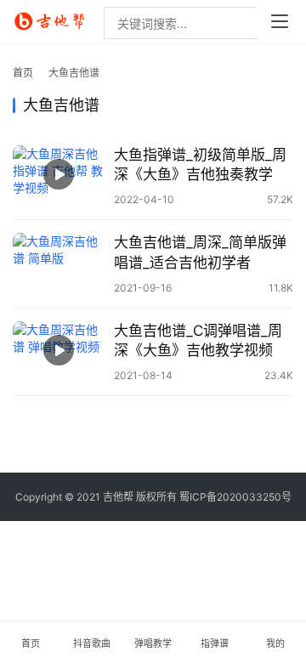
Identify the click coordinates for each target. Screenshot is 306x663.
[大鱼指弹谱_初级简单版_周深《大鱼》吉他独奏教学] (59, 174)
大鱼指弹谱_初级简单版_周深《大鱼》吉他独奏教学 (200, 164)
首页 (23, 72)
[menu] (280, 21)
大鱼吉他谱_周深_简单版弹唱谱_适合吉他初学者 (200, 252)
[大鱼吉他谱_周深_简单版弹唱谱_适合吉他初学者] (59, 262)
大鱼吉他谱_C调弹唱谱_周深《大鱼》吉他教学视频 (198, 340)
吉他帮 (118, 496)
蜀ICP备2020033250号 (235, 496)
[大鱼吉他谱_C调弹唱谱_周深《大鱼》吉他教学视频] (59, 350)
